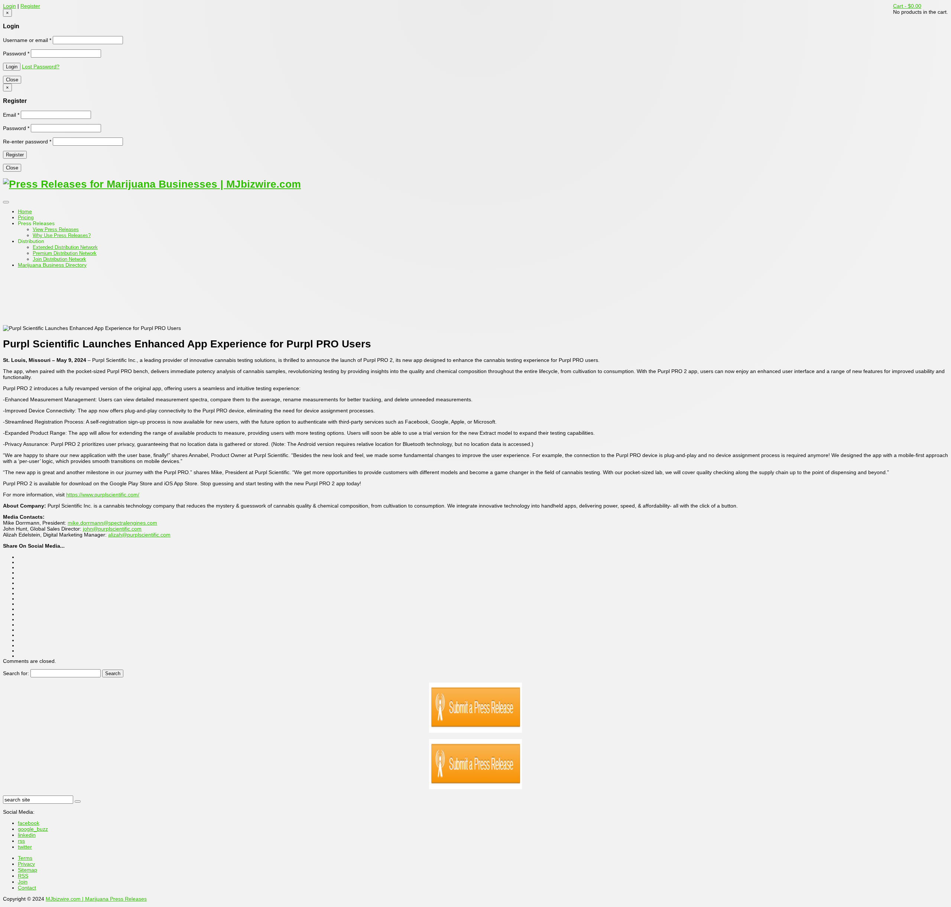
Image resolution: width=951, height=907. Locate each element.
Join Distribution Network (59, 259)
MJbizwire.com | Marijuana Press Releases (96, 899)
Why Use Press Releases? (62, 235)
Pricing (26, 217)
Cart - (907, 6)
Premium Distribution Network (65, 253)
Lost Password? (40, 66)
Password (16, 53)
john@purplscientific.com (112, 529)
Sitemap (27, 870)
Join (22, 882)
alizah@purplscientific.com (139, 535)
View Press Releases (56, 229)
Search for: (16, 673)
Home (25, 211)
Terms (25, 858)
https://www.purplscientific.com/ (102, 495)
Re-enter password (27, 142)
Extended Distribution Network (65, 247)
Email (11, 115)
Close (12, 79)
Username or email (27, 40)
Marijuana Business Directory (52, 265)
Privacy (26, 864)
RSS (23, 876)
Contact (27, 888)
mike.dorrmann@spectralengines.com (112, 523)
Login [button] (9, 6)
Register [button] (30, 6)
